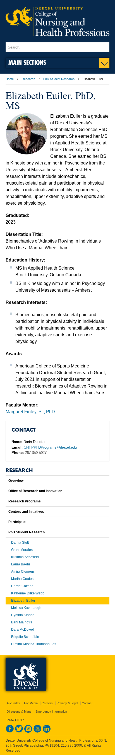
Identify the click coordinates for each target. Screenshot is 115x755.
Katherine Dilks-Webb (27, 593)
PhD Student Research (59, 79)
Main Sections (27, 62)
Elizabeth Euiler (23, 600)
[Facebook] (10, 731)
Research (28, 79)
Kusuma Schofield (25, 557)
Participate (17, 522)
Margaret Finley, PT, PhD (30, 411)
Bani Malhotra (21, 622)
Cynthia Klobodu (24, 615)
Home (10, 79)
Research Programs (24, 501)
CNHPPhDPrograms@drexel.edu (50, 447)
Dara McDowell (23, 629)
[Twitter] (19, 731)
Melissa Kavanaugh (26, 608)
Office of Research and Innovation (35, 491)
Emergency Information (51, 711)
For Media (31, 703)
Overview (15, 481)
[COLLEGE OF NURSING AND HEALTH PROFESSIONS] (57, 39)
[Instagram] (28, 731)
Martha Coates (22, 579)
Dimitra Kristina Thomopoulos (33, 644)
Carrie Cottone (22, 586)
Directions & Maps (19, 711)
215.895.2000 (71, 745)
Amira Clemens (23, 571)
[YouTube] (37, 731)
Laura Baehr (20, 564)
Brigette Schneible (25, 637)
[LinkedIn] (46, 731)
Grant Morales (22, 550)
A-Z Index (13, 703)
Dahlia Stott (20, 543)
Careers (47, 703)
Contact (87, 703)
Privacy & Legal (67, 703)
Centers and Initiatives (26, 512)
